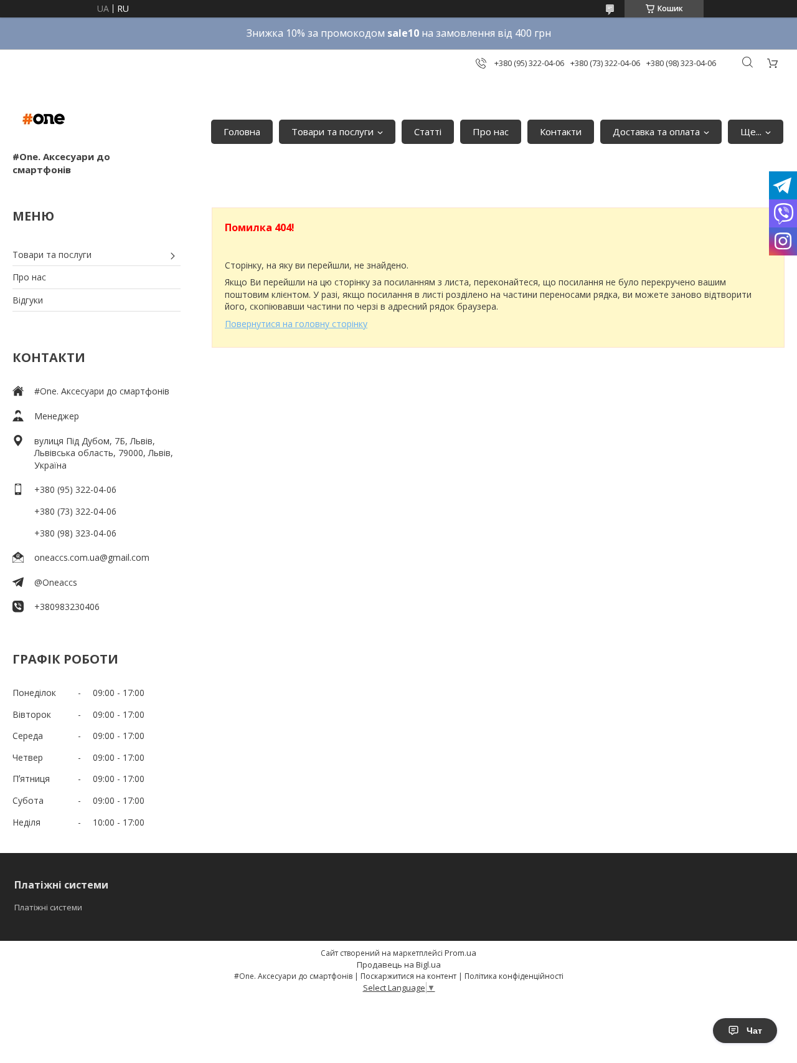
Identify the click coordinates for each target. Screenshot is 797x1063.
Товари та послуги (332, 131)
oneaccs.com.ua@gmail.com (91, 557)
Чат (754, 1031)
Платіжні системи (48, 907)
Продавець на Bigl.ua (399, 964)
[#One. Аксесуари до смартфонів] (43, 119)
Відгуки (27, 300)
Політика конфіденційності (514, 976)
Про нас (491, 131)
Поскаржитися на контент (408, 976)
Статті (427, 131)
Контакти (561, 131)
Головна (242, 131)
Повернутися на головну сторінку (296, 324)
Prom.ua (460, 952)
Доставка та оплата (656, 131)
